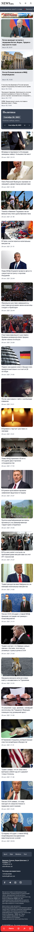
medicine (18, 854)
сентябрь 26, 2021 (14, 125)
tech (25, 854)
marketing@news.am (8, 876)
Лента (11, 928)
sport (5, 854)
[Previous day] (5, 125)
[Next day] (29, 125)
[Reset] (24, 125)
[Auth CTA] (31, 3)
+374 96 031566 (7, 874)
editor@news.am (7, 866)
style (11, 854)
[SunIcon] (25, 3)
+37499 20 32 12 (7, 864)
